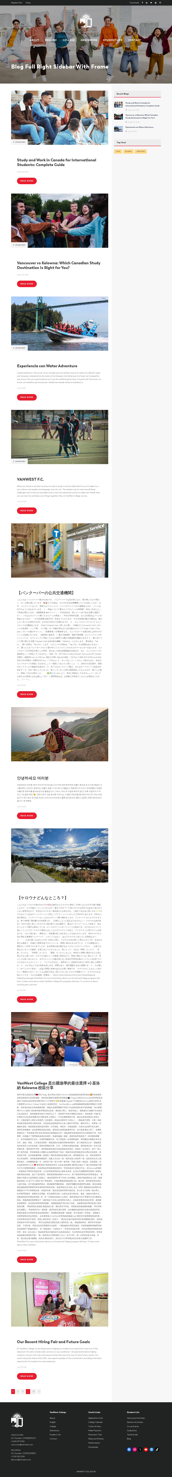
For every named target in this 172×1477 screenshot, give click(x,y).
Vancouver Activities (136, 1418)
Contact (134, 40)
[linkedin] (146, 3)
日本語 (96, 585)
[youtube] (155, 3)
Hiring (28, 3)
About (34, 40)
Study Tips (76, 1074)
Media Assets (94, 1443)
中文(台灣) (33, 1076)
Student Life (112, 40)
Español (22, 358)
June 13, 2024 (21, 502)
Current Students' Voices (46, 769)
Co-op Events (133, 1426)
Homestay (41, 1074)
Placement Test (95, 1434)
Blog (129, 1439)
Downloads (134, 3)
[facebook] (142, 3)
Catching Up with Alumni (28, 769)
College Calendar (95, 1422)
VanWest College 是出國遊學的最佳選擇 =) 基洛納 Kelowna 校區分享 (58, 1085)
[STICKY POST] (59, 117)
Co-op (118, 151)
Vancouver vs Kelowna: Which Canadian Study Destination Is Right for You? (58, 265)
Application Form (95, 1418)
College (69, 40)
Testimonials (132, 1434)
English (51, 40)
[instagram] (160, 3)
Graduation (132, 1430)
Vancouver (141, 151)
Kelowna (128, 151)
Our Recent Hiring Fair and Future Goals (53, 1341)
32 (34, 1391)
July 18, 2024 (21, 685)
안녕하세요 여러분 (33, 778)
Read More (26, 181)
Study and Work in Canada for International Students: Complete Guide (56, 162)
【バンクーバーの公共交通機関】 (46, 592)
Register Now (16, 3)
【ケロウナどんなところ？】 (42, 897)
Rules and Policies (96, 1439)
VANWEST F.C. (30, 479)
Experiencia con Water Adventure (47, 365)
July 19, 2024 (21, 388)
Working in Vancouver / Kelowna (54, 153)
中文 (27, 1076)
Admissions (89, 40)
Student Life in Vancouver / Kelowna (38, 358)
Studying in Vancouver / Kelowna (31, 153)
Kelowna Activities (135, 1422)
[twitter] (151, 3)
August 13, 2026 (22, 172)
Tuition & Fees (94, 1426)
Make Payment (94, 1430)
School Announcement (27, 472)
